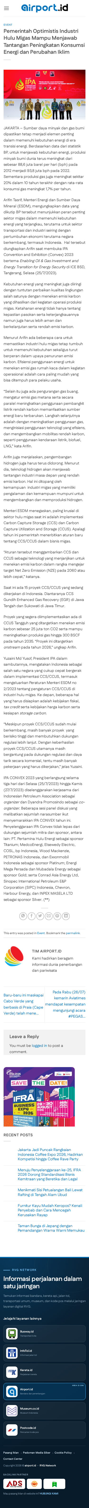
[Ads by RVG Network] (14, 1484)
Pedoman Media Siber (36, 1453)
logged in (39, 1046)
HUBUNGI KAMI (49, 1494)
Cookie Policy (63, 1453)
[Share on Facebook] (32, 916)
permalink (73, 933)
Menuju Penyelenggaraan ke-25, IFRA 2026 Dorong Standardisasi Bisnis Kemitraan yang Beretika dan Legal (49, 1175)
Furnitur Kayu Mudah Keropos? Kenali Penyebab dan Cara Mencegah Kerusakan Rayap (50, 1210)
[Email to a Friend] (49, 916)
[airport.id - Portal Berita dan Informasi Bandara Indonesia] (44, 8)
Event (8, 25)
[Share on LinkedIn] (66, 916)
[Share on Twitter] (40, 916)
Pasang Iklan (11, 1453)
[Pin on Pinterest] (57, 916)
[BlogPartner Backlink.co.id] (54, 1484)
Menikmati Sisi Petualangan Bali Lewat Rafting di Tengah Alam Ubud (50, 1192)
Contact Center (12, 1459)
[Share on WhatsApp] (23, 916)
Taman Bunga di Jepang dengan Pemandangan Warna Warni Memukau (51, 1228)
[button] (6, 8)
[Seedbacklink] (34, 1484)
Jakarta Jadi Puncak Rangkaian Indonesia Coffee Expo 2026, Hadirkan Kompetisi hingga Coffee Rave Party (50, 1155)
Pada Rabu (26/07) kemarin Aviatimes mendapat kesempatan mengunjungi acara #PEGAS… (65, 1004)
